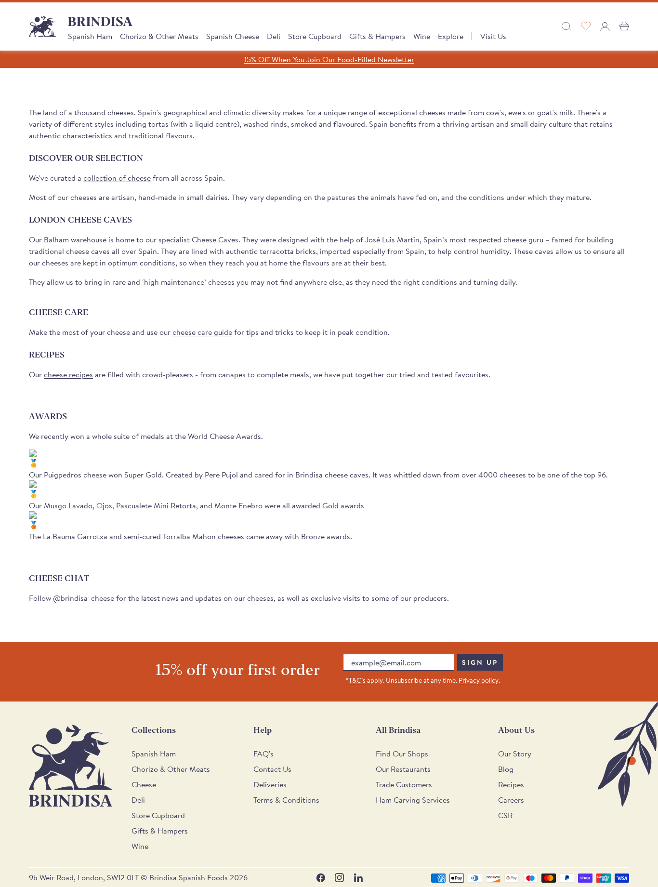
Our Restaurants (403, 769)
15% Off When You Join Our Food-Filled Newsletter (329, 59)
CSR (505, 815)
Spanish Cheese (232, 36)
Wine (421, 36)
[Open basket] (624, 26)
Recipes (511, 784)
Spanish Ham (90, 36)
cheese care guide (202, 332)
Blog (505, 769)
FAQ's (263, 753)
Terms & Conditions (286, 800)
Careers (511, 800)
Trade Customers (404, 784)
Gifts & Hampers (377, 36)
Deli (273, 36)
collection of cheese (117, 178)
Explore (450, 36)
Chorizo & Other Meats (159, 36)
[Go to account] (605, 26)
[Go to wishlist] (586, 26)
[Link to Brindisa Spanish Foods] (42, 26)
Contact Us (272, 769)
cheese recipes (68, 374)
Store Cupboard (315, 36)
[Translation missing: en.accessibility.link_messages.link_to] (71, 766)
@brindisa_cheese (83, 598)
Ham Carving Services (413, 800)
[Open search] (566, 26)
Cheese (144, 784)
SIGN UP (480, 662)
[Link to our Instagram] (339, 877)
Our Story (514, 753)
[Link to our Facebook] (320, 877)
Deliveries (270, 784)
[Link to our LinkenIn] (358, 877)
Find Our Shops (402, 753)
